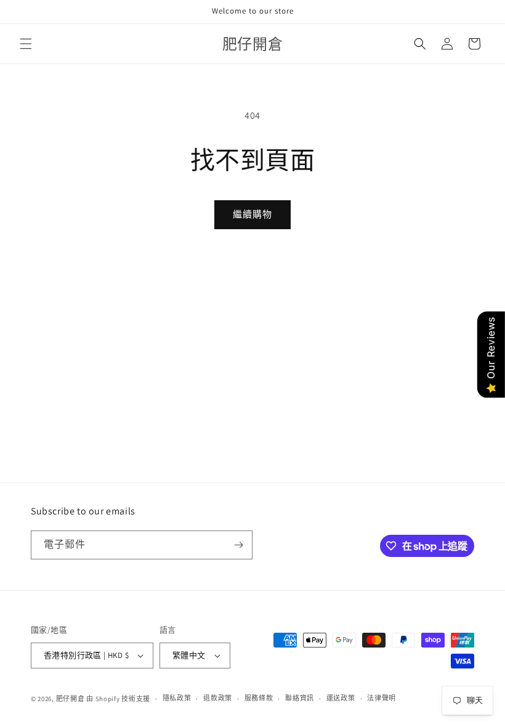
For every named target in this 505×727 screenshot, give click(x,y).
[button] (25, 43)
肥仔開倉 (70, 698)
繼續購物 (252, 214)
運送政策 (340, 698)
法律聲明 (381, 698)
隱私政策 (177, 698)
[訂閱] (238, 544)
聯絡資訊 (299, 698)
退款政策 (217, 698)
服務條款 (258, 698)
